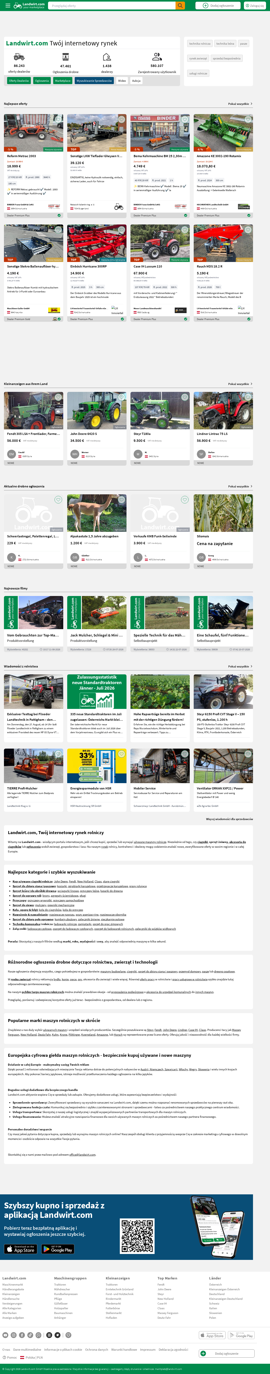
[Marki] (57, 1335)
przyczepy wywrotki (40, 900)
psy (80, 979)
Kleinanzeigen (11, 1294)
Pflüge (58, 1299)
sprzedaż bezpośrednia (227, 58)
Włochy (183, 1069)
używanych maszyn (55, 1030)
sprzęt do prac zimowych (108, 924)
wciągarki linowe (68, 891)
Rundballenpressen (66, 1294)
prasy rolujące (138, 886)
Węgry (193, 1069)
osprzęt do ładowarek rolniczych (114, 929)
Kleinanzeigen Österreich (224, 1289)
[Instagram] (14, 1335)
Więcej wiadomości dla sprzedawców (229, 819)
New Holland (85, 881)
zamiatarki (84, 924)
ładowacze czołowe (39, 929)
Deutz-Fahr (164, 1318)
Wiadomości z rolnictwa (21, 666)
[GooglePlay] (58, 1249)
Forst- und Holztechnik (119, 1294)
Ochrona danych (96, 1349)
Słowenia (204, 1069)
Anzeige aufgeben (13, 1318)
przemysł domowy (190, 971)
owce (73, 979)
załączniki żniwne (89, 919)
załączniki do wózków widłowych (155, 929)
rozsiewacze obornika (113, 914)
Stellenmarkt (114, 1313)
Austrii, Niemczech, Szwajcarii (159, 1069)
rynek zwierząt (198, 58)
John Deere (61, 881)
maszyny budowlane (113, 971)
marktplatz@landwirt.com (168, 1369)
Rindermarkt (113, 1299)
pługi (83, 895)
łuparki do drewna (111, 891)
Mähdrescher (62, 1289)
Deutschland (217, 1294)
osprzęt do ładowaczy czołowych (73, 929)
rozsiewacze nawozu (61, 914)
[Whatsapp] (38, 1335)
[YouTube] (5, 1335)
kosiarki (62, 886)
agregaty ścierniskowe (64, 895)
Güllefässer (61, 1303)
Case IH (193, 1030)
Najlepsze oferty (15, 104)
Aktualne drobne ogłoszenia (24, 486)
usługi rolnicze (198, 73)
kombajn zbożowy (66, 919)
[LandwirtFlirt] (68, 1335)
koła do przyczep (73, 910)
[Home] (29, 5)
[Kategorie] (49, 1335)
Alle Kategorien (11, 1308)
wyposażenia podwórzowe (127, 992)
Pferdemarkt (113, 1303)
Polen (212, 1318)
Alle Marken (9, 1313)
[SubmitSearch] (180, 5)
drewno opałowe (224, 971)
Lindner (182, 1030)
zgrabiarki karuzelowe (81, 886)
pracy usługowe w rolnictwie (190, 979)
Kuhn (55, 1034)
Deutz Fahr (44, 1034)
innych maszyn (204, 992)
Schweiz (214, 1303)
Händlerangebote (13, 1289)
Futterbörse (113, 1308)
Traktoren (60, 1284)
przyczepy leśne (89, 891)
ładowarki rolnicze (65, 924)
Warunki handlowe (124, 1349)
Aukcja (136, 81)
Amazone (102, 1034)
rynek (104, 846)
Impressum (148, 1349)
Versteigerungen (12, 1303)
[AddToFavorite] (58, 119)
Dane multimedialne (27, 1349)
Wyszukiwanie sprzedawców (94, 81)
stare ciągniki (111, 881)
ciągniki (132, 971)
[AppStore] (20, 1249)
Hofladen (111, 1318)
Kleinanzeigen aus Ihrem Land (26, 383)
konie (65, 979)
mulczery (40, 905)
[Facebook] (22, 1335)
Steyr (150, 1030)
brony (45, 895)
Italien (213, 1308)
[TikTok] (30, 1335)
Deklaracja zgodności (173, 1349)
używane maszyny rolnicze (150, 842)
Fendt (72, 881)
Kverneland (88, 1034)
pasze (243, 43)
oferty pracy (147, 979)
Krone (63, 1034)
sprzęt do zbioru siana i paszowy (157, 971)
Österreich (215, 1284)
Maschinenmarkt (12, 1284)
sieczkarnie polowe (112, 919)
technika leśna (225, 43)
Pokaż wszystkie (238, 104)
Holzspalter (61, 1308)
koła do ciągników (50, 910)
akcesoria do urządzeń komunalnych (168, 992)
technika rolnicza (200, 43)
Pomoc (12, 1357)
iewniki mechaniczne (61, 905)
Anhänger (60, 1318)
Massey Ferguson (168, 1313)
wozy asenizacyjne (87, 914)
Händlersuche (10, 1299)
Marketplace (62, 81)
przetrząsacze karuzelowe (112, 886)
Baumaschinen (63, 1313)
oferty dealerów (19, 81)
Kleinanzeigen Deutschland (226, 1299)
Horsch (118, 1034)
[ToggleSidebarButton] (8, 5)
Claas (98, 881)
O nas (6, 1349)
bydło (57, 979)
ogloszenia (42, 81)
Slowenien (215, 1313)
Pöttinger (74, 1034)
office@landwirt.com (82, 1154)
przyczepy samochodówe (68, 900)
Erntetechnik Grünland (119, 1289)
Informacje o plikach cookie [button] (63, 1349)
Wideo (122, 81)
